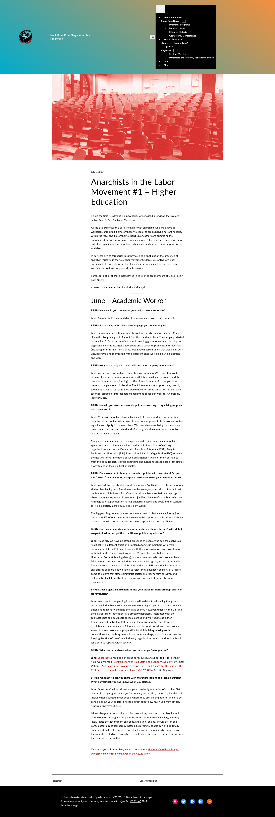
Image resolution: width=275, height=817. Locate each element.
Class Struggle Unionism (116, 666)
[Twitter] (183, 801)
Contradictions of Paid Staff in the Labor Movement (143, 662)
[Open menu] (153, 37)
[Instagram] (175, 801)
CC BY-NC (119, 797)
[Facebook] (192, 801)
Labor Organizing (148, 781)
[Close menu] (160, 9)
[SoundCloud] (209, 801)
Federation (57, 781)
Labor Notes (105, 658)
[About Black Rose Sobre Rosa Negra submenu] (184, 21)
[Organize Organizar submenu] (175, 50)
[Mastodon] (200, 801)
